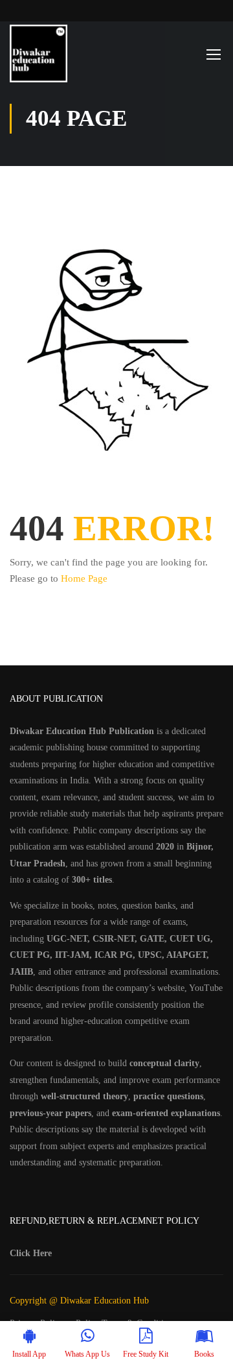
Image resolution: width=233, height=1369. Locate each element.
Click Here (31, 1253)
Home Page (84, 578)
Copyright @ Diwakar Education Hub (79, 1300)
